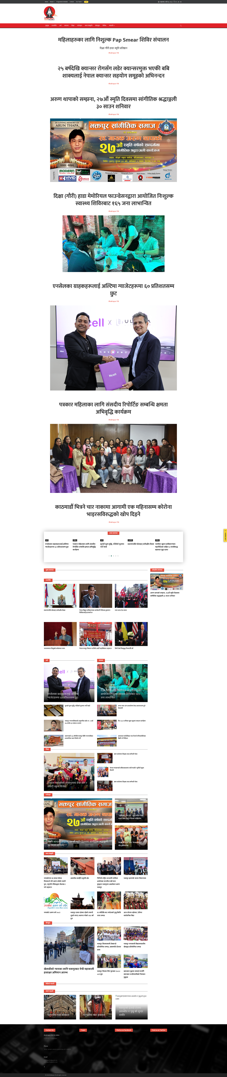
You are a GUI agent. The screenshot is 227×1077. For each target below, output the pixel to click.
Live (86, 2)
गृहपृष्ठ (47, 25)
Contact (72, 2)
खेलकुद (97, 25)
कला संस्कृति (88, 25)
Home (46, 2)
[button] (109, 556)
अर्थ (60, 25)
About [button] (51, 2)
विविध (104, 25)
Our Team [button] (78, 2)
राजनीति (54, 25)
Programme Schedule (62, 2)
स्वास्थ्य (66, 25)
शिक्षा (72, 25)
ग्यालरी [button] (111, 25)
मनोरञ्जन (79, 25)
